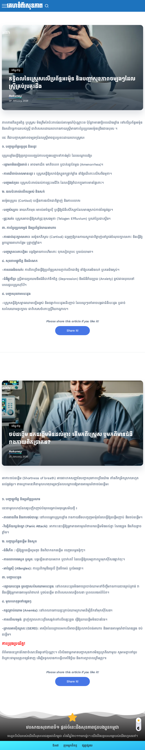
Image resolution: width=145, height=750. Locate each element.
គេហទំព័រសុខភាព (25, 6)
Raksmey (15, 96)
